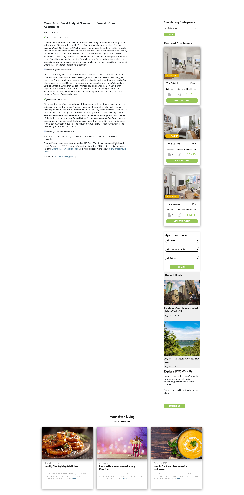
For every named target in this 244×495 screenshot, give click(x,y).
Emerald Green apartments (65, 148)
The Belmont (173, 204)
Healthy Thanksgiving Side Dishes (61, 466)
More (74, 478)
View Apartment (182, 100)
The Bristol (172, 83)
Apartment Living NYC (63, 156)
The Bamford (173, 144)
